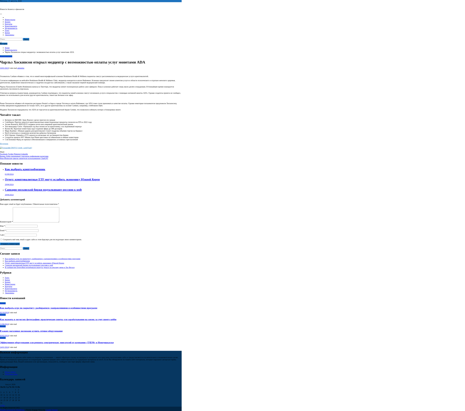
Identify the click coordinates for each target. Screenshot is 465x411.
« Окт (2, 405)
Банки (7, 33)
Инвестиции (10, 20)
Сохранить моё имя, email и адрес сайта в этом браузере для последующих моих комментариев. (42, 240)
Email (3, 230)
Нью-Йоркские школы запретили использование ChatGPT (24, 158)
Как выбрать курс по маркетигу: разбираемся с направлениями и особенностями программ (42, 259)
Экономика (9, 35)
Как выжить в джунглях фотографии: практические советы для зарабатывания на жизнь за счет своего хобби (58, 319)
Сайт (2, 235)
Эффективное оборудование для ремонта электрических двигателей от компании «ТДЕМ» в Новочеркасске (57, 342)
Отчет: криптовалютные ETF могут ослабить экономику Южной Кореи (52, 179)
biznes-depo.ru (5, 5)
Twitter (11, 154)
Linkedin (24, 154)
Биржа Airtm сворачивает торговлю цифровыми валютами (24, 156)
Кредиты (8, 24)
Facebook (4, 154)
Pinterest (17, 154)
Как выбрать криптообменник (25, 169)
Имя (2, 226)
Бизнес (8, 22)
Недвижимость (11, 28)
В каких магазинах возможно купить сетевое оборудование (31, 331)
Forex (7, 30)
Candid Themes (52, 410)
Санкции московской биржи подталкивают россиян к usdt (43, 189)
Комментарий (6, 222)
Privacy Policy (10, 372)
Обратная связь (11, 374)
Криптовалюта (11, 26)
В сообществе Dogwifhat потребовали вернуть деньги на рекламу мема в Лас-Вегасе (40, 267)
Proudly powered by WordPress (12, 410)
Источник (4, 144)
